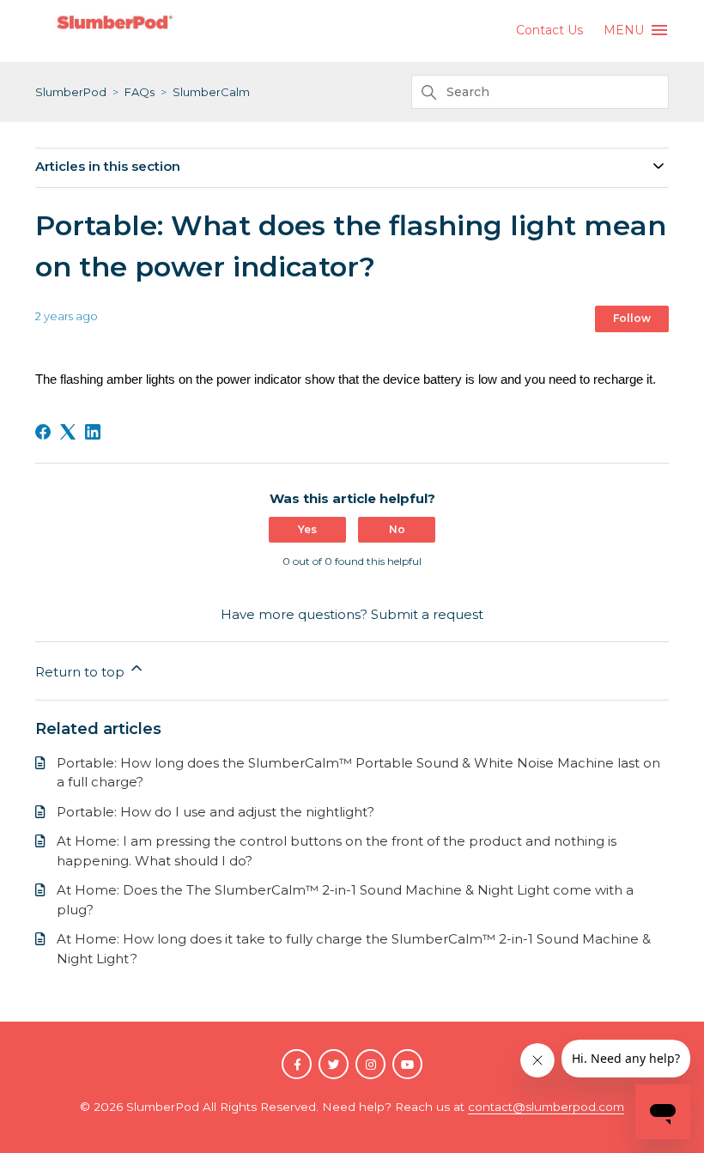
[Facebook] (43, 432)
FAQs (139, 92)
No (397, 529)
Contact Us (549, 30)
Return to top (81, 672)
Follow (632, 318)
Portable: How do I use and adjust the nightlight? (215, 812)
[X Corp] (68, 432)
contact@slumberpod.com (546, 1107)
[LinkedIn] (92, 432)
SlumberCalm (211, 92)
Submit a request (427, 614)
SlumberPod (70, 92)
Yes (307, 529)
